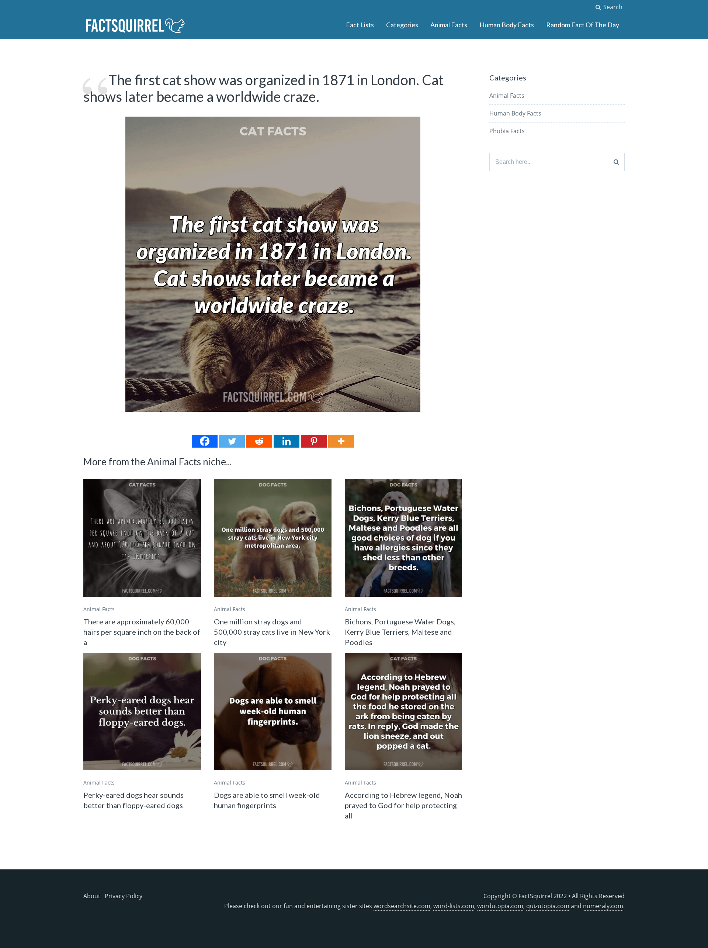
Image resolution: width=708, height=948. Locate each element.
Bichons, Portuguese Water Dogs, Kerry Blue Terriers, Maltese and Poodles (400, 632)
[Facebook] (205, 441)
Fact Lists (360, 25)
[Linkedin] (286, 441)
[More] (341, 441)
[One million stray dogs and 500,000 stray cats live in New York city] (273, 538)
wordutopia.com (500, 906)
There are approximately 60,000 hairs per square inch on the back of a (141, 632)
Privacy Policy (123, 896)
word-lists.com (453, 906)
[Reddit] (259, 441)
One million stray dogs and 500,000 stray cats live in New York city (272, 632)
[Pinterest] (314, 441)
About (91, 896)
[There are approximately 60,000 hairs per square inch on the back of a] (142, 538)
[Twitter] (232, 441)
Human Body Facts (506, 25)
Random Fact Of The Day (582, 25)
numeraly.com (603, 906)
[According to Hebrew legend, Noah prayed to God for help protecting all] (403, 712)
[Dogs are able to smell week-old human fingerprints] (273, 712)
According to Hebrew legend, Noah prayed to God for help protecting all (403, 805)
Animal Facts (448, 25)
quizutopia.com (547, 906)
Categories (402, 25)
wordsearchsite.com (402, 906)
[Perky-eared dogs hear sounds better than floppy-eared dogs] (142, 712)
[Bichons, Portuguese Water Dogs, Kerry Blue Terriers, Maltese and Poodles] (403, 538)
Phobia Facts (507, 131)
